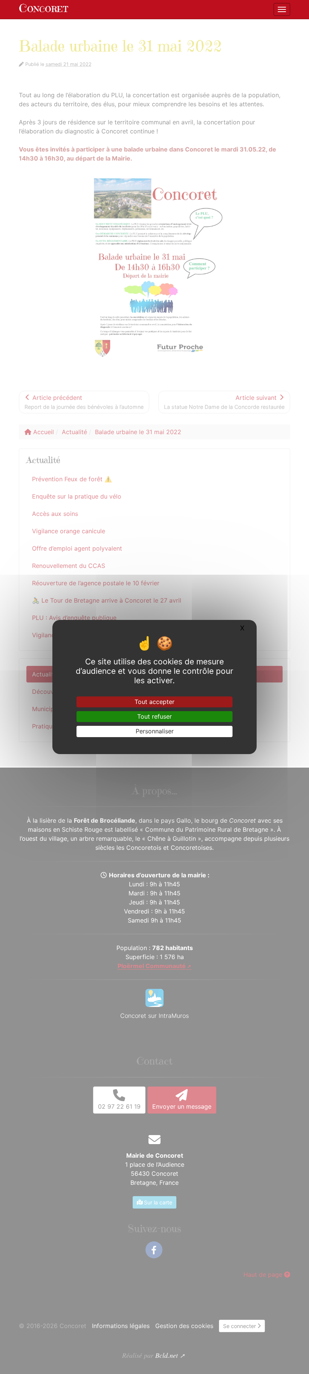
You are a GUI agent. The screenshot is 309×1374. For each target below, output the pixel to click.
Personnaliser (155, 731)
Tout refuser (154, 716)
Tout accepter (154, 701)
